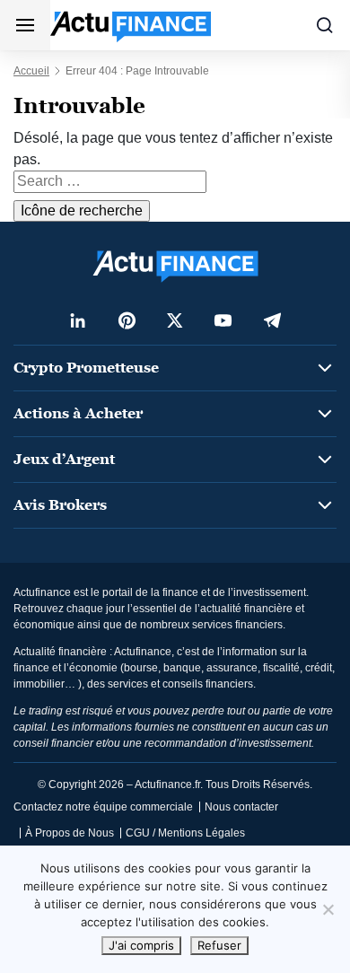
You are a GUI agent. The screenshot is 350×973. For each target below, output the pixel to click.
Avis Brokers (60, 504)
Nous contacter (241, 807)
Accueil (31, 71)
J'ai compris (141, 945)
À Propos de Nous (69, 833)
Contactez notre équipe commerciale (103, 807)
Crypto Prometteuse (86, 367)
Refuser (219, 945)
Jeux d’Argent (64, 459)
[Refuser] (328, 909)
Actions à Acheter (78, 413)
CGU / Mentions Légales (185, 833)
